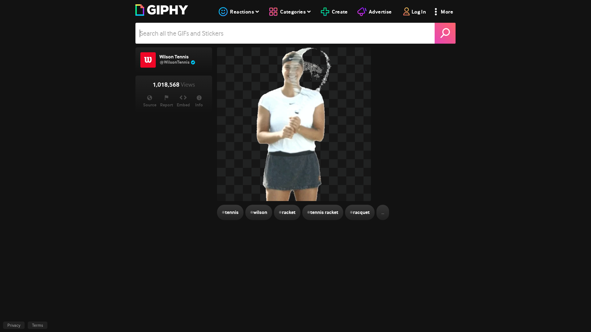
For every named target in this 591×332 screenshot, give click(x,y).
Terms (37, 325)
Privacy (13, 325)
